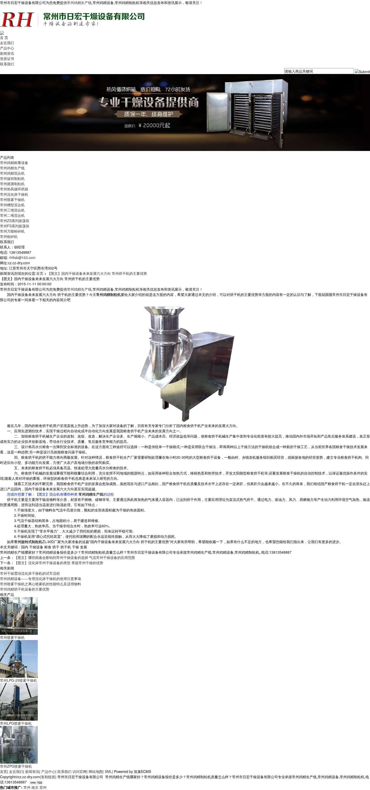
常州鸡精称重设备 (14, 162)
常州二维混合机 (12, 215)
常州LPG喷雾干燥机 (16, 723)
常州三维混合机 (12, 210)
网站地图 (96, 771)
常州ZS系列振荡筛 (14, 220)
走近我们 (7, 42)
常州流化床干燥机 (14, 194)
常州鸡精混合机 (12, 173)
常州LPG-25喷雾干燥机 (18, 680)
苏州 (43, 787)
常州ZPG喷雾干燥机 (16, 766)
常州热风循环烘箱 (14, 188)
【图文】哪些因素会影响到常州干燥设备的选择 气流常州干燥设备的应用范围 (74, 557)
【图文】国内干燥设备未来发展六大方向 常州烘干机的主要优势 (97, 273)
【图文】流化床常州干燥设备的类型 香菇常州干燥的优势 (58, 562)
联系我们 (7, 63)
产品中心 (7, 47)
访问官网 (79, 771)
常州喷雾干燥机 (12, 199)
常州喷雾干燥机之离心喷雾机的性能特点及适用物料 (40, 583)
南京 (35, 787)
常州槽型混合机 (12, 204)
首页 (39, 273)
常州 (26, 787)
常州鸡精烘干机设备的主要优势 (24, 589)
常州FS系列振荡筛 (14, 225)
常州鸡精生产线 (79, 2)
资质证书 (7, 58)
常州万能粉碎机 (12, 231)
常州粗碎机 (9, 236)
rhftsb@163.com (22, 257)
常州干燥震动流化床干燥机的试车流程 (30, 573)
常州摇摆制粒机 (12, 183)
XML (108, 771)
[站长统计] (36, 781)
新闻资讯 (7, 53)
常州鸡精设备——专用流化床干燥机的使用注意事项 (40, 578)
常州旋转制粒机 (12, 178)
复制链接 (48, 776)
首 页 (4, 37)
